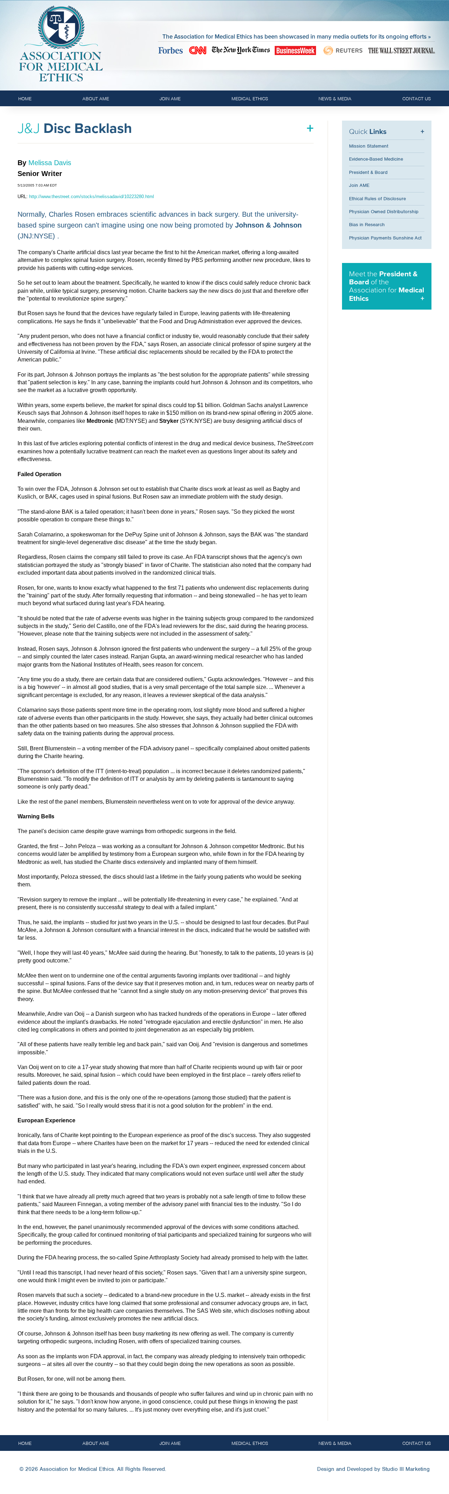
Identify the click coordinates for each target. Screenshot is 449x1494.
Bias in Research (367, 225)
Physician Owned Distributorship (383, 212)
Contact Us (416, 99)
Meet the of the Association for (386, 286)
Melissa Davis (49, 163)
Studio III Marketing (406, 1469)
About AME (95, 99)
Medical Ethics (250, 99)
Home (25, 99)
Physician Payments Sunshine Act (385, 238)
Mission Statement (368, 146)
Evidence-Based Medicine (376, 159)
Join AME (170, 99)
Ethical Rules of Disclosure (377, 199)
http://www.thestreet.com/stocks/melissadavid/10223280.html (91, 196)
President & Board (368, 172)
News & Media (335, 99)
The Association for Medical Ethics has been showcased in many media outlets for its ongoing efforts (294, 37)
